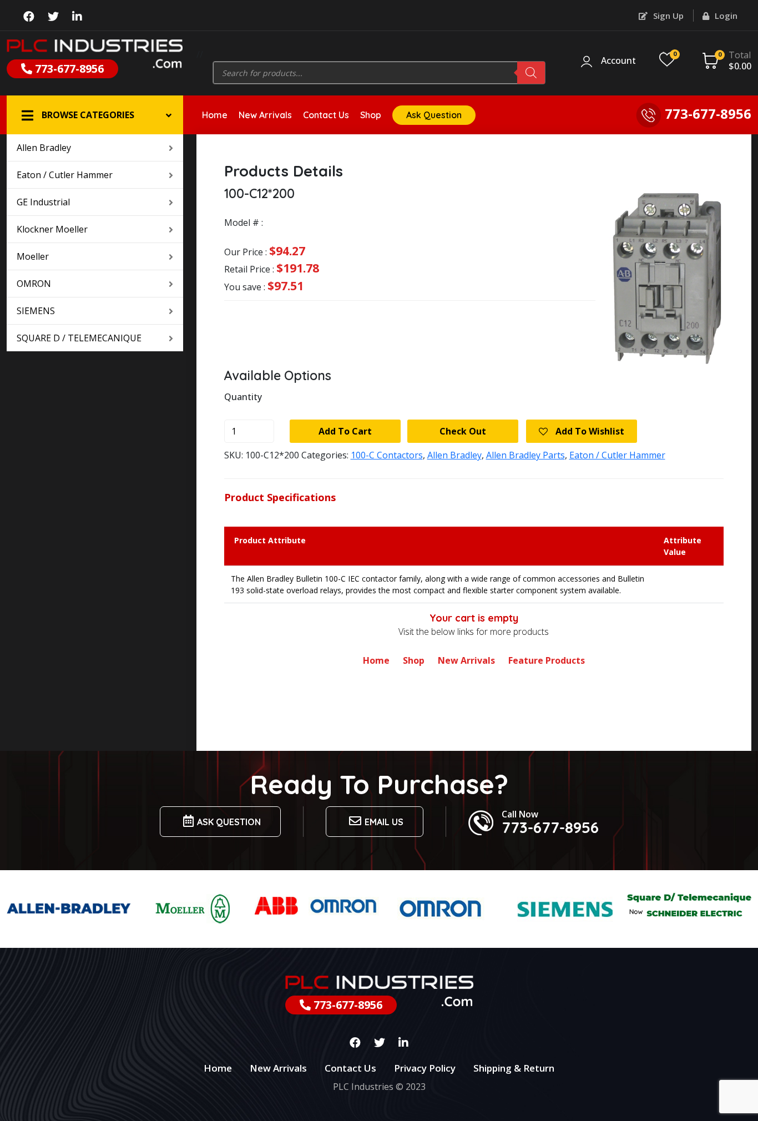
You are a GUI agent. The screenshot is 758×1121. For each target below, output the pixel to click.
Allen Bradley (44, 148)
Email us (384, 821)
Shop (370, 114)
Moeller (33, 256)
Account (618, 61)
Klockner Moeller (52, 229)
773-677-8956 (68, 68)
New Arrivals (265, 114)
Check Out (462, 431)
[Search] (531, 73)
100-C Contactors (387, 455)
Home (215, 114)
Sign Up (667, 15)
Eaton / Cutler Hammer (65, 175)
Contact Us (326, 114)
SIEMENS (36, 311)
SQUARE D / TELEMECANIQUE (79, 338)
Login (724, 15)
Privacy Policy (425, 1068)
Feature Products (546, 660)
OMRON (34, 283)
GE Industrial (43, 202)
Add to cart (345, 431)
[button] (95, 114)
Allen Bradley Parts (525, 455)
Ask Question (434, 114)
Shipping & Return (513, 1068)
